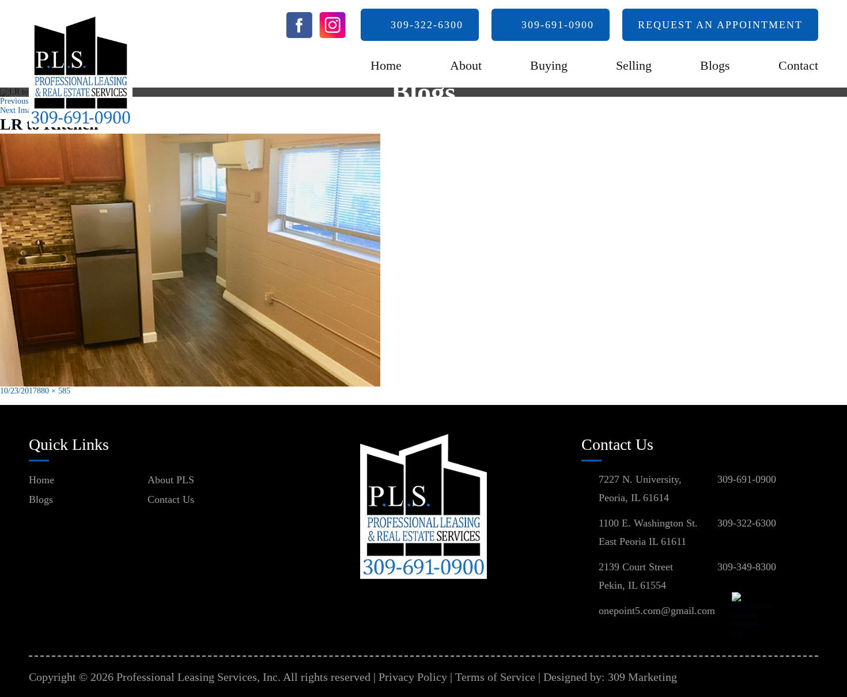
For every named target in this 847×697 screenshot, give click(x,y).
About (466, 65)
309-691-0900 (557, 25)
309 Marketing (642, 677)
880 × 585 (53, 391)
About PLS (171, 480)
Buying (549, 65)
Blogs (715, 65)
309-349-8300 (746, 567)
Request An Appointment (720, 25)
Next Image (19, 110)
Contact (798, 65)
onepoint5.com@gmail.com (657, 610)
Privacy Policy (413, 677)
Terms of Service (495, 677)
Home (386, 65)
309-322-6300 (427, 25)
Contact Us (171, 499)
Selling (634, 65)
